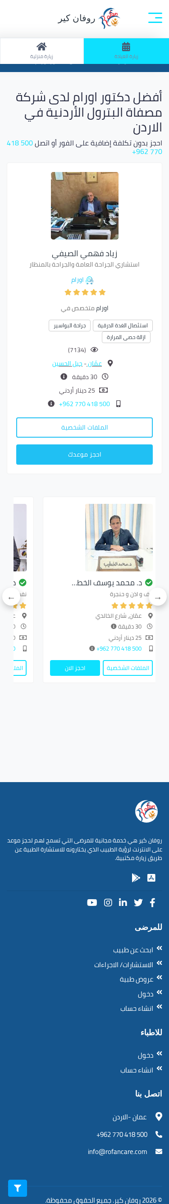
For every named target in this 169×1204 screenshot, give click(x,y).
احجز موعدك (84, 454)
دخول (145, 993)
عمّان (94, 363)
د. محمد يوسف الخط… (107, 582)
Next (11, 597)
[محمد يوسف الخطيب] (101, 537)
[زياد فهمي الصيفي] (85, 204)
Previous (158, 597)
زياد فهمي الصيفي (84, 253)
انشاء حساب (136, 1008)
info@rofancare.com (117, 1151)
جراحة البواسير (70, 325)
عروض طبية (136, 979)
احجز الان (75, 667)
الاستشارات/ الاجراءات (123, 964)
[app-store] (151, 878)
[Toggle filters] (17, 1188)
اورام (77, 279)
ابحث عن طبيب (133, 949)
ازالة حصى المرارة (126, 337)
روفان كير (78, 18)
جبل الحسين (67, 363)
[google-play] (136, 878)
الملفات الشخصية (84, 427)
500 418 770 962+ (84, 404)
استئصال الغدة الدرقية (123, 325)
